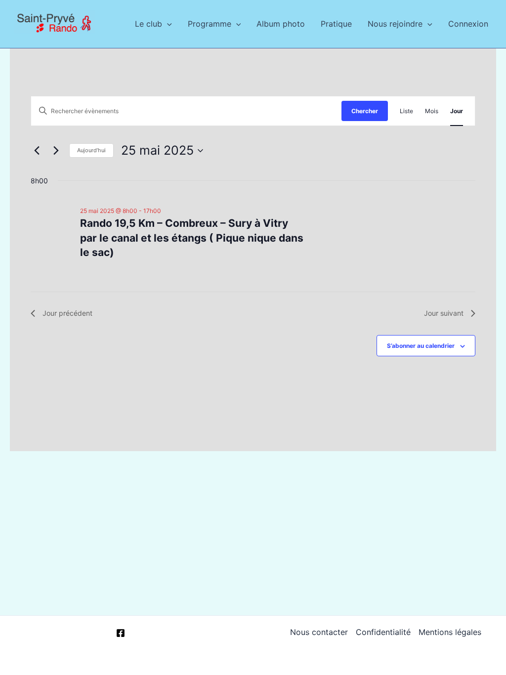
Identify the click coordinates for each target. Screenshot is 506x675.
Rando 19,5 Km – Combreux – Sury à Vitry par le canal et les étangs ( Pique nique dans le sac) (191, 238)
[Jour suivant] (56, 151)
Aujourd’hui (91, 150)
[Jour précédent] (36, 151)
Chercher (364, 111)
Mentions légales (450, 632)
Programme (209, 24)
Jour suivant (444, 313)
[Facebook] (120, 633)
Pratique (336, 24)
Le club (148, 24)
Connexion (468, 24)
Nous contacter (319, 632)
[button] (167, 23)
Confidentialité (383, 632)
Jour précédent (67, 313)
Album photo (280, 24)
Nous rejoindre (395, 24)
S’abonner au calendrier (421, 345)
